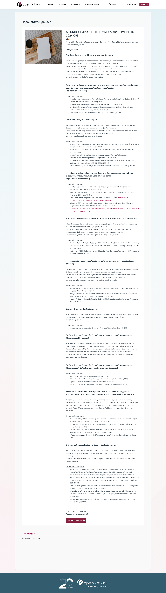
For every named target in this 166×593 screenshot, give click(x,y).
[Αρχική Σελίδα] (28, 4)
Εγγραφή (62, 4)
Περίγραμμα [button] (29, 533)
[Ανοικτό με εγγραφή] (67, 39)
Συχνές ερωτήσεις (92, 4)
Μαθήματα (75, 4)
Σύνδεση (144, 4)
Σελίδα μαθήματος (74, 520)
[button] (131, 4)
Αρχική (50, 4)
